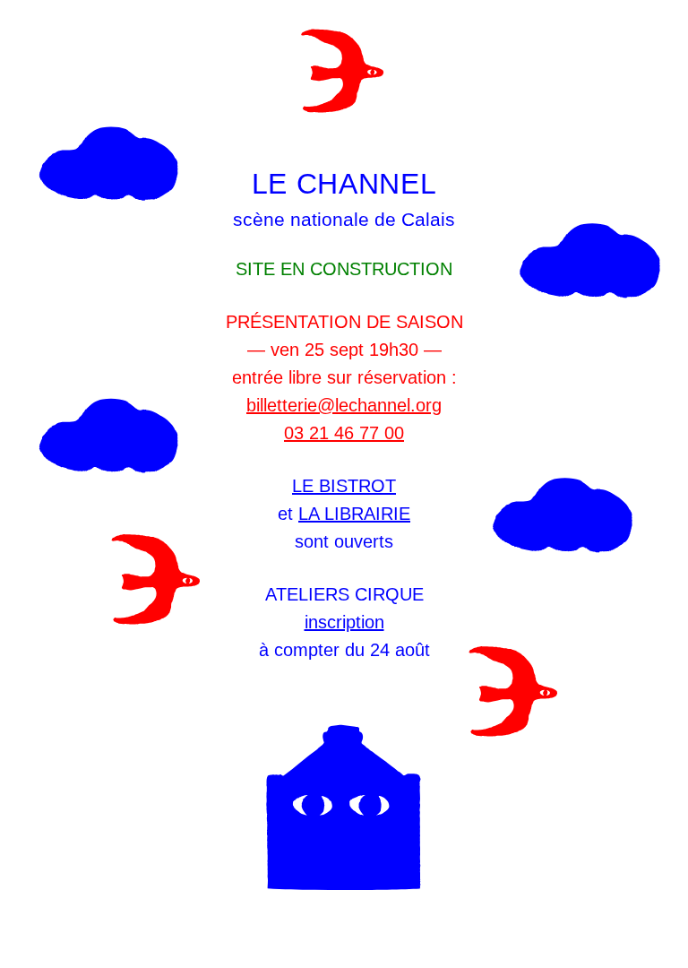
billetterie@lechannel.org (344, 405)
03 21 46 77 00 (344, 433)
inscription (344, 622)
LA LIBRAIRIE (354, 513)
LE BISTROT (344, 486)
